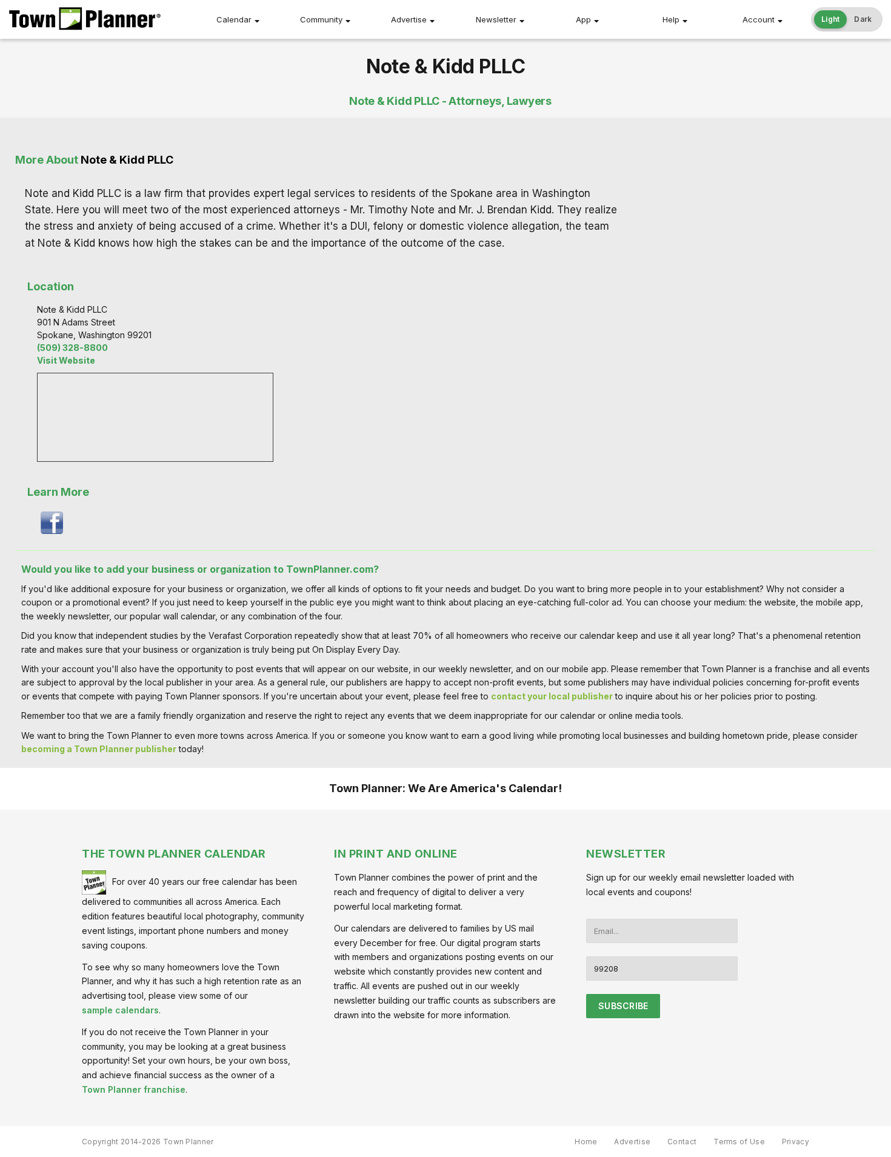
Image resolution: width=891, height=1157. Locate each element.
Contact (681, 1141)
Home (586, 1141)
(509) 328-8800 (72, 347)
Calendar (234, 19)
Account (759, 19)
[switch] (847, 19)
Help (670, 19)
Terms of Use (739, 1141)
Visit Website (66, 360)
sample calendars (120, 1010)
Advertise (409, 19)
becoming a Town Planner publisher (98, 749)
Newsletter (496, 19)
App (583, 19)
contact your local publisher (552, 696)
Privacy (795, 1141)
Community (321, 19)
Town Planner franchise (133, 1089)
